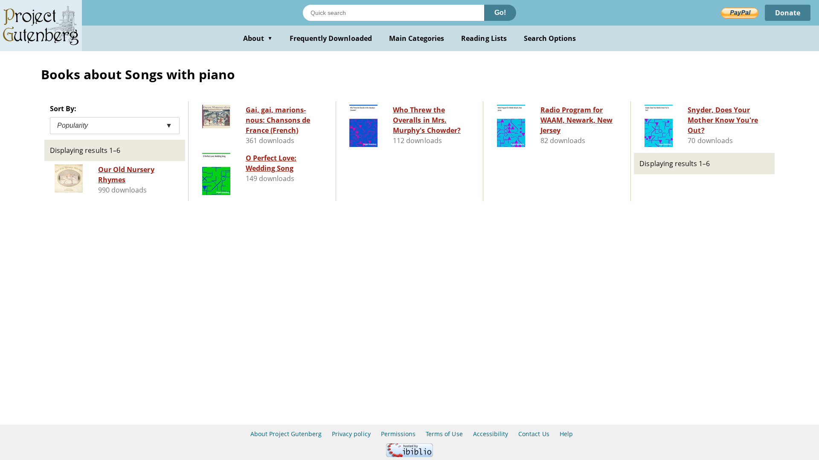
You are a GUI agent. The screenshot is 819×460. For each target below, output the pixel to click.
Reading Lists (484, 38)
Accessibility (490, 434)
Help (566, 434)
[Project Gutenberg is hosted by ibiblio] (409, 455)
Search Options (550, 38)
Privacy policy (351, 434)
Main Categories (416, 38)
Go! (500, 12)
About (258, 38)
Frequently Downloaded (331, 38)
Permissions (398, 434)
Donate (787, 12)
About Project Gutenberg (286, 434)
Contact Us (533, 434)
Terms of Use (444, 434)
